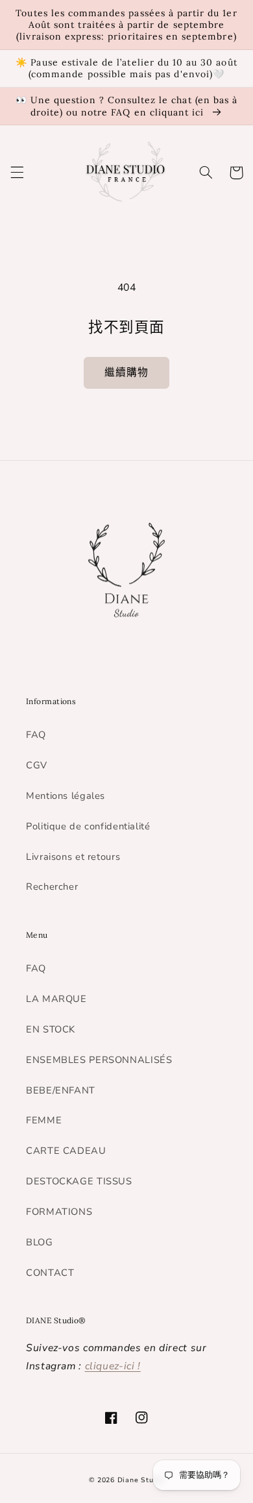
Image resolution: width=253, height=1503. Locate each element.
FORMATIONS (59, 1211)
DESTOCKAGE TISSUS (79, 1181)
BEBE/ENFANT (60, 1090)
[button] (17, 173)
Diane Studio (141, 1480)
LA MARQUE (56, 998)
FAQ (36, 734)
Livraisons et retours (73, 856)
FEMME (44, 1120)
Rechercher (52, 886)
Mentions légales (65, 795)
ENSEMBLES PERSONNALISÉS (99, 1059)
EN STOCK (50, 1029)
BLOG (39, 1242)
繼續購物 (126, 372)
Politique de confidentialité (88, 826)
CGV (36, 765)
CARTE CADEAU (66, 1150)
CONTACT (50, 1272)
